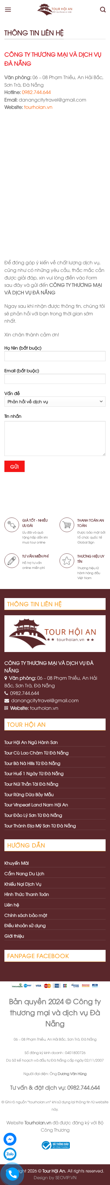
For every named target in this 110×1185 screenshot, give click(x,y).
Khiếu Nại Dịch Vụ (22, 884)
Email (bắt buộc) (21, 370)
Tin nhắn (12, 416)
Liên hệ (11, 904)
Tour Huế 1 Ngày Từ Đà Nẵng (34, 773)
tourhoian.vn (38, 107)
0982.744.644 (36, 92)
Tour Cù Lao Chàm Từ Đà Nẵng (36, 752)
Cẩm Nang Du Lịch (24, 873)
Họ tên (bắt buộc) (22, 347)
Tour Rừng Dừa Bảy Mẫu (29, 794)
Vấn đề (12, 393)
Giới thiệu (14, 935)
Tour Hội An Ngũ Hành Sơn (31, 742)
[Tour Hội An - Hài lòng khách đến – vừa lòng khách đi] (56, 9)
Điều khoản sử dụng (25, 925)
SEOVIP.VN (66, 1177)
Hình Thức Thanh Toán (26, 894)
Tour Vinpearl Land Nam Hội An (36, 804)
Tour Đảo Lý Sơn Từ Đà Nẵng (33, 815)
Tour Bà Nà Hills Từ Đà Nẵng (32, 763)
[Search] (103, 9)
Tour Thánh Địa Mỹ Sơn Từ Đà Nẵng (40, 825)
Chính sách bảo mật (25, 915)
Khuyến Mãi (16, 863)
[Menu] (7, 9)
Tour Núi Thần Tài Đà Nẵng (31, 783)
